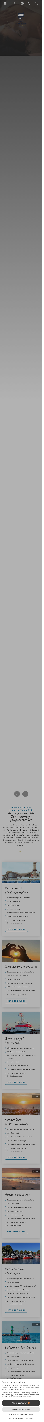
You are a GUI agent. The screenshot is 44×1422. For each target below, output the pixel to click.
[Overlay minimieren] (39, 1382)
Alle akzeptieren (19, 1403)
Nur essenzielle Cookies (21, 1409)
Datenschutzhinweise (16, 1418)
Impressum (29, 1418)
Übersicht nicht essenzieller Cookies (21, 1414)
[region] (21, 1391)
